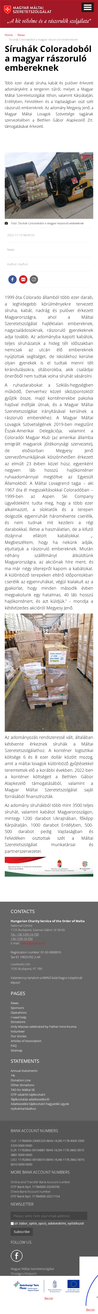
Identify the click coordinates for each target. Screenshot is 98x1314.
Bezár (49, 1298)
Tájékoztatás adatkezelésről (30, 1099)
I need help (18, 1017)
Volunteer (18, 1031)
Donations (18, 1022)
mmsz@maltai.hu (32, 943)
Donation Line (21, 1080)
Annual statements (24, 1071)
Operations (19, 1012)
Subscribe (22, 1231)
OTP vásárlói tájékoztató (28, 1094)
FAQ (14, 1045)
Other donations (22, 1085)
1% (13, 1075)
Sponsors (17, 1008)
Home (9, 35)
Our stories (18, 1036)
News (21, 35)
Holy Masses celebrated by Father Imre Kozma (43, 1026)
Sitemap (16, 1050)
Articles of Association (26, 1041)
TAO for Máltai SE (23, 1090)
